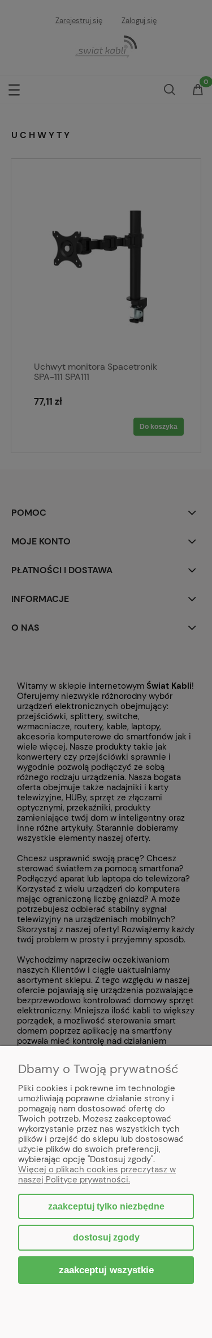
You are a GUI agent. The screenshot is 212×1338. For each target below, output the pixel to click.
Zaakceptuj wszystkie (106, 1269)
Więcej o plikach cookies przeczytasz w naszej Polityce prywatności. (97, 1174)
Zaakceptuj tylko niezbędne (106, 1206)
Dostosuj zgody (106, 1237)
